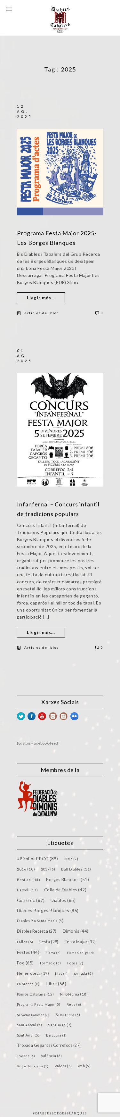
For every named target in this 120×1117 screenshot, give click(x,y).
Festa (49, 941)
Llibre (56, 983)
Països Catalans (35, 994)
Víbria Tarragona (33, 1066)
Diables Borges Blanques (48, 910)
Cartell (27, 890)
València (51, 1056)
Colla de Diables (65, 889)
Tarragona (56, 1035)
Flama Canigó (80, 952)
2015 (71, 859)
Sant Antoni (29, 1025)
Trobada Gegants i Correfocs (49, 1045)
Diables (63, 900)
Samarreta (68, 1015)
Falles (25, 942)
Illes (61, 973)
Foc (25, 962)
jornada (83, 973)
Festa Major (80, 941)
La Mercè (28, 984)
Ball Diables (76, 869)
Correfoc (31, 900)
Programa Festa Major (38, 1004)
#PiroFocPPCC (37, 858)
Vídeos (63, 1066)
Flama (53, 952)
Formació (50, 963)
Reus (74, 1004)
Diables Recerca (37, 931)
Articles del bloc (41, 313)
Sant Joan (60, 1025)
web (84, 1066)
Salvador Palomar (33, 1015)
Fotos (75, 963)
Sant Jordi (28, 1035)
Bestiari (28, 879)
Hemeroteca (33, 973)
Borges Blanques (67, 879)
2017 (48, 869)
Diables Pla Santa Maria (40, 921)
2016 (26, 869)
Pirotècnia (74, 994)
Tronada (26, 1056)
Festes (28, 952)
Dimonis (76, 931)
